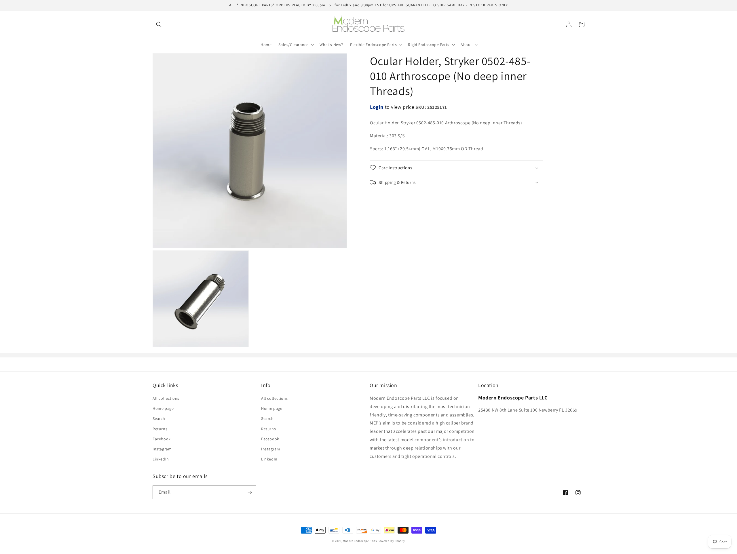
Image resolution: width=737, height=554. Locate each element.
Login (376, 107)
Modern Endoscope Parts (360, 541)
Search (159, 418)
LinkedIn (161, 459)
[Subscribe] (249, 492)
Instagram (162, 449)
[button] (159, 24)
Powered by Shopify (391, 541)
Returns (160, 428)
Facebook (162, 438)
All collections (166, 398)
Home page (163, 408)
